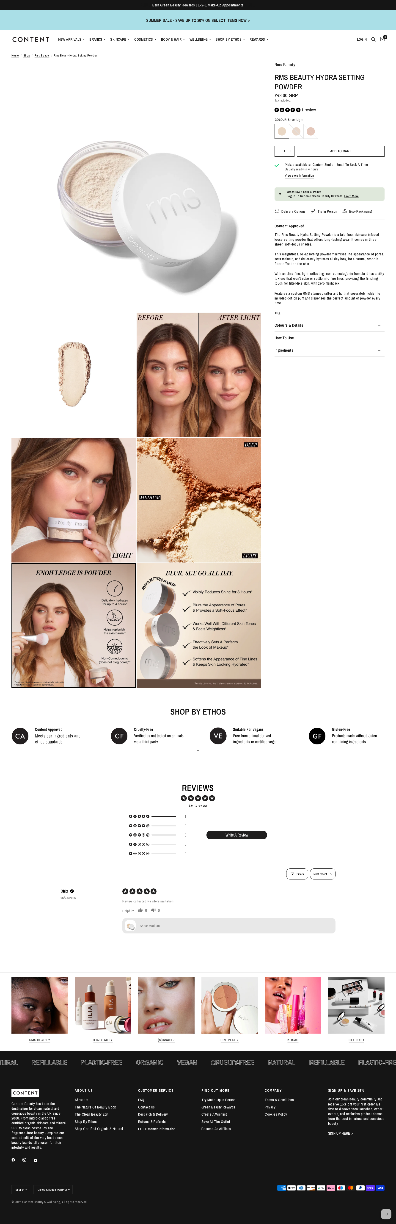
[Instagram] (27, 1160)
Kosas (293, 1040)
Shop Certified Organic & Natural (99, 1128)
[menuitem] (71, 39)
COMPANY (273, 1090)
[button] (288, 110)
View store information (299, 175)
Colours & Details (289, 325)
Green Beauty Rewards (218, 1107)
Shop (26, 55)
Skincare (118, 39)
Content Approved (290, 226)
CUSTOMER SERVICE (156, 1090)
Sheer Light (282, 131)
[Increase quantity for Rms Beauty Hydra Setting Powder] (290, 151)
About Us (81, 1099)
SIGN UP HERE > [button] (340, 1133)
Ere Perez (230, 1040)
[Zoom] (251, 71)
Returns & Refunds (152, 1121)
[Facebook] (16, 1160)
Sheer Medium (296, 131)
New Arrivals (70, 39)
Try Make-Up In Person (218, 1099)
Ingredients (284, 350)
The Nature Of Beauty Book (95, 1107)
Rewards (257, 39)
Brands (95, 39)
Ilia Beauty (103, 1040)
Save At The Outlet (215, 1121)
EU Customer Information (157, 1128)
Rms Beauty (42, 55)
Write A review (237, 835)
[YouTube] (39, 1161)
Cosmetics (143, 39)
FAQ (141, 1099)
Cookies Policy (276, 1114)
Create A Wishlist (214, 1114)
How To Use (284, 337)
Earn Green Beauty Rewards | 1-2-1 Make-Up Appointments (197, 5)
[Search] (373, 39)
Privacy (270, 1107)
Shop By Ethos (229, 39)
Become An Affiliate (216, 1128)
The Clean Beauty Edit (91, 1114)
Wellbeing (199, 39)
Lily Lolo (356, 1040)
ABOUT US (84, 1090)
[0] (381, 39)
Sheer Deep (310, 131)
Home (15, 55)
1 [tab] (198, 750)
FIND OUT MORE (215, 1090)
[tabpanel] (49, 735)
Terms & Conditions (279, 1099)
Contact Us (146, 1107)
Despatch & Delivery (153, 1114)
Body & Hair (171, 39)
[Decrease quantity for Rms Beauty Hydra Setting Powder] (278, 151)
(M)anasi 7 (166, 1040)
